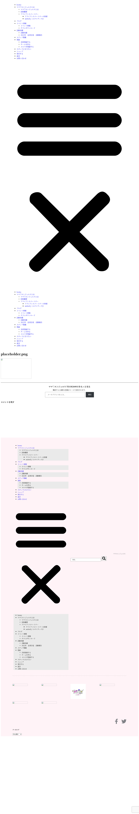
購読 (89, 394)
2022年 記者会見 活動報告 (31, 35)
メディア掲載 (21, 37)
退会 (18, 56)
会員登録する (25, 42)
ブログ (19, 21)
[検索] (104, 558)
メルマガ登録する (27, 47)
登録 (18, 40)
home (19, 5)
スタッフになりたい (24, 49)
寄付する (20, 54)
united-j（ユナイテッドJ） (35, 19)
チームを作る (25, 44)
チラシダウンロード (28, 28)
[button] (69, 175)
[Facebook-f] (116, 721)
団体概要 (24, 12)
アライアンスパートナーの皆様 (36, 16)
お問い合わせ (21, 58)
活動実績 (20, 30)
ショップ (20, 51)
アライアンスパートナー (29, 14)
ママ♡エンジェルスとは (25, 7)
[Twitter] (123, 721)
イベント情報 (21, 23)
